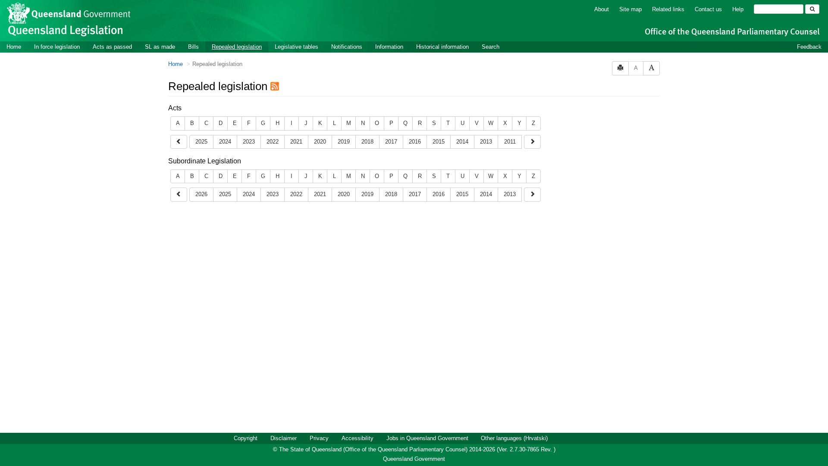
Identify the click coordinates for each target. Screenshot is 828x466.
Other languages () (514, 438)
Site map (630, 9)
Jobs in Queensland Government (427, 438)
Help (737, 9)
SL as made (160, 47)
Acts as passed (112, 47)
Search (490, 47)
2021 (296, 141)
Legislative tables (296, 47)
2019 (344, 141)
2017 (391, 141)
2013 (486, 141)
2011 (510, 141)
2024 (225, 141)
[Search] (812, 9)
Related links (668, 9)
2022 (273, 141)
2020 (320, 141)
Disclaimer (283, 438)
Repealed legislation (237, 47)
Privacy (319, 438)
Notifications (346, 47)
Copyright (245, 438)
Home (13, 47)
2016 (415, 141)
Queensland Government (414, 459)
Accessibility (357, 438)
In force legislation (57, 47)
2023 (249, 141)
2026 (201, 194)
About (601, 9)
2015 (439, 141)
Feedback (809, 47)
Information (389, 47)
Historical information (442, 47)
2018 (367, 141)
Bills (193, 47)
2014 (462, 141)
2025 (201, 141)
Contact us (708, 9)
